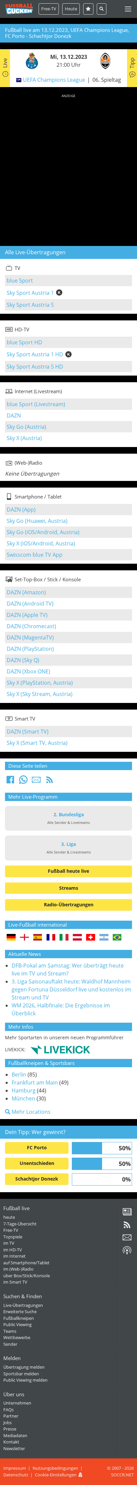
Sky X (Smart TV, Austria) (37, 742)
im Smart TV (15, 1282)
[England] (24, 938)
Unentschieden (37, 1163)
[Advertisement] (68, 168)
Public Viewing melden (25, 1380)
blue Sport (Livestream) (36, 404)
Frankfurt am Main (35, 1082)
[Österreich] (77, 938)
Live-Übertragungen (23, 1305)
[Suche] (101, 8)
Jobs (7, 1423)
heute (9, 1217)
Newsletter (14, 1448)
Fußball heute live (68, 871)
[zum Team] (30, 60)
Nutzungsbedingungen (55, 1468)
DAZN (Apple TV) (27, 615)
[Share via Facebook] (10, 781)
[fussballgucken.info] (19, 8)
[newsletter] (127, 1240)
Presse (9, 1429)
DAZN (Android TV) (30, 603)
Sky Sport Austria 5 (30, 304)
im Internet (14, 1256)
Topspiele (12, 1237)
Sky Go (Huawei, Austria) (37, 520)
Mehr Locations (30, 1111)
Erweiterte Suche (20, 1311)
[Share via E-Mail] (36, 781)
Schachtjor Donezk (36, 1179)
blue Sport (20, 280)
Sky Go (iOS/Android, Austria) (43, 532)
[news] (127, 1214)
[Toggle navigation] (128, 9)
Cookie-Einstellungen (55, 1475)
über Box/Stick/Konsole (26, 1276)
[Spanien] (37, 938)
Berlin (19, 1074)
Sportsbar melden (21, 1374)
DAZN (14, 415)
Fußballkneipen (18, 1318)
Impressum (14, 1468)
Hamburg (24, 1090)
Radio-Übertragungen (68, 904)
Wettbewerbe (16, 1337)
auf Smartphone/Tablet (26, 1263)
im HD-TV (12, 1250)
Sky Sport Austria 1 (30, 292)
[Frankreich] (51, 938)
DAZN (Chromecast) (31, 626)
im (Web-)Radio (18, 1269)
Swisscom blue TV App (35, 554)
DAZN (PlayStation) (30, 648)
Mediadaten (15, 1435)
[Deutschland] (11, 938)
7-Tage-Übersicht (20, 1224)
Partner (10, 1416)
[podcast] (127, 1253)
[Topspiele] (88, 8)
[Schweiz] (90, 938)
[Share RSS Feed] (49, 781)
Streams (68, 888)
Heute (71, 9)
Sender (10, 1344)
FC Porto (37, 1147)
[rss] (127, 1227)
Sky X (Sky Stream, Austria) (39, 694)
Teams (9, 1331)
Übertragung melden (24, 1367)
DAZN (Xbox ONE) (28, 671)
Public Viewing (17, 1324)
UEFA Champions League (54, 79)
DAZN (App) (21, 509)
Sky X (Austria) (24, 438)
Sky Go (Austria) (26, 426)
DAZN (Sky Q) (23, 660)
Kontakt (11, 1442)
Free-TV (48, 9)
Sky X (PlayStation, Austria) (40, 682)
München (23, 1098)
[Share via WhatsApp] (23, 781)
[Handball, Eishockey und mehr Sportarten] (60, 1049)
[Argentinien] (103, 938)
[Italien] (64, 938)
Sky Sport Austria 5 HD (35, 366)
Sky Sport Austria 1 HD (35, 354)
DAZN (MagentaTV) (30, 637)
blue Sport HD (24, 342)
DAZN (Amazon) (26, 592)
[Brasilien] (117, 938)
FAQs (8, 1410)
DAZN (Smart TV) (28, 731)
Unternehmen (17, 1403)
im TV (8, 1243)
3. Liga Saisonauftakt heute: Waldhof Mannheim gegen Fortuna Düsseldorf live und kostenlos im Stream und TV (71, 989)
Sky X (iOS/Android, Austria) (41, 543)
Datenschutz (15, 1475)
